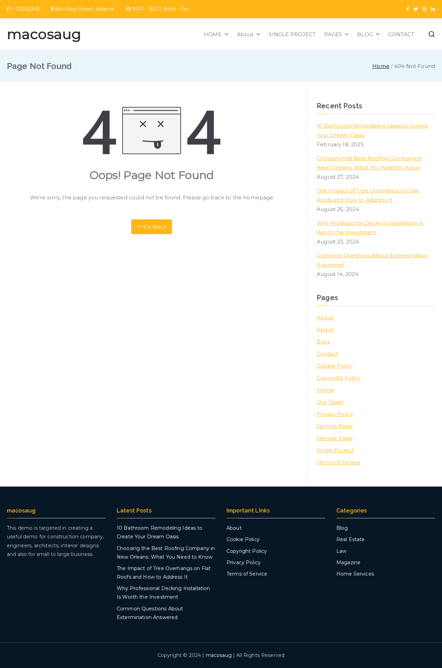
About (245, 34)
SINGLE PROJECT (292, 34)
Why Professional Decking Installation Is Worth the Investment (370, 228)
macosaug (44, 34)
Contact (327, 353)
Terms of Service (339, 462)
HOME (213, 34)
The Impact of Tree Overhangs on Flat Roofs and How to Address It (368, 195)
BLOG (365, 34)
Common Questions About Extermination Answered (372, 260)
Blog (323, 341)
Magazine (348, 562)
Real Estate (350, 539)
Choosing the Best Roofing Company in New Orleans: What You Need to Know (369, 163)
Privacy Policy (335, 414)
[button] (225, 34)
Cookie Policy (335, 365)
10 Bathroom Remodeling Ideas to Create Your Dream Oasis (373, 130)
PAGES (333, 34)
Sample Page (335, 426)
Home (325, 390)
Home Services (355, 574)
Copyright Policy (338, 378)
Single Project (335, 450)
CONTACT (401, 34)
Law (341, 551)
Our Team (330, 402)
